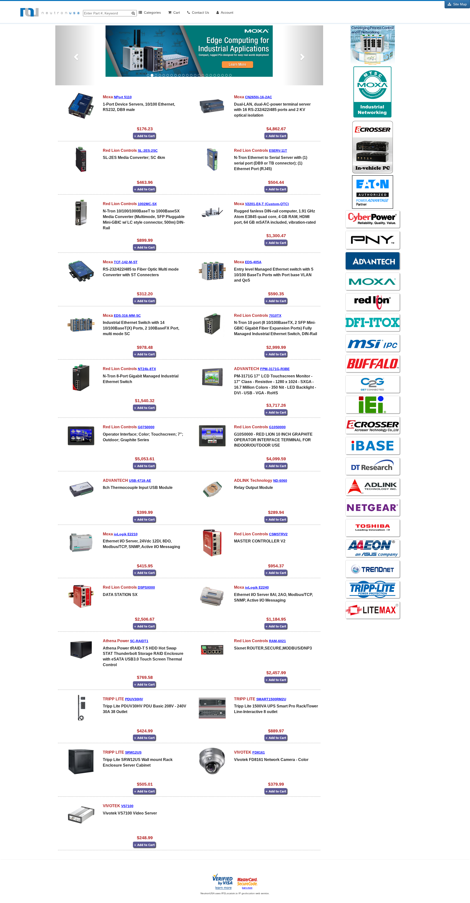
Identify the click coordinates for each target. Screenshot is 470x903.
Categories (151, 12)
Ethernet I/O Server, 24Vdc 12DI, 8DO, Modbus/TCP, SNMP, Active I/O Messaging (141, 544)
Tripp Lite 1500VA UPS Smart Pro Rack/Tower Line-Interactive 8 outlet (276, 709)
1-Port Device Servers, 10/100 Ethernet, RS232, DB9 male (139, 107)
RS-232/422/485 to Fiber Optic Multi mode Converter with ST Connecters (141, 272)
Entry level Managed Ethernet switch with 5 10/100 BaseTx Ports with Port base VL (273, 275)
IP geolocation (246, 893)
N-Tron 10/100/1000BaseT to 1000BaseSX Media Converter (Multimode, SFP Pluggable (144, 219)
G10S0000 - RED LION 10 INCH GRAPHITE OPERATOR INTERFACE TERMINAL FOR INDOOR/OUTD (273, 440)
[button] (75, 55)
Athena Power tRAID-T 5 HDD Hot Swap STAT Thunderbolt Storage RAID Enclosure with (143, 656)
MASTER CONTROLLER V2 (259, 541)
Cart (175, 12)
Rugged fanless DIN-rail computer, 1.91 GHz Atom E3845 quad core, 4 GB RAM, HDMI (275, 216)
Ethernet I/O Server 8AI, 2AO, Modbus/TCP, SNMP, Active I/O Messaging (273, 597)
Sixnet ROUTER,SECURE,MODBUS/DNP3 (273, 648)
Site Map (459, 4)
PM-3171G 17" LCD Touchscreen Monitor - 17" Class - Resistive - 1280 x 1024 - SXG (275, 384)
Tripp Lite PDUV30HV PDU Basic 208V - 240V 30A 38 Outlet (144, 709)
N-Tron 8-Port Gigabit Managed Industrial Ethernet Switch (140, 379)
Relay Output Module (253, 487)
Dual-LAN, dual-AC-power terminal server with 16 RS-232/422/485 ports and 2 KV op (272, 110)
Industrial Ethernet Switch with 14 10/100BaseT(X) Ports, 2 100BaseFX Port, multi (141, 328)
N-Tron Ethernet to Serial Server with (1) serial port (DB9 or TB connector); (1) (270, 163)
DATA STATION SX (120, 595)
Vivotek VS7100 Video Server (130, 813)
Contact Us (199, 12)
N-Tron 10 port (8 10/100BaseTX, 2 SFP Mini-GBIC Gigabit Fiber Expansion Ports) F (275, 328)
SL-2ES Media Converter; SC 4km (134, 157)
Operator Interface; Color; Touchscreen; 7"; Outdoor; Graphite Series (143, 437)
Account (226, 12)
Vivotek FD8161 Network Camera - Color (271, 760)
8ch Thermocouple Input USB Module (138, 487)
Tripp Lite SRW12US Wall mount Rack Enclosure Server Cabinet (138, 762)
